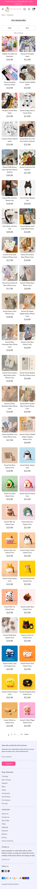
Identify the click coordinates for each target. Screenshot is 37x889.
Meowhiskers (14, 884)
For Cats (5, 804)
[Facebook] (3, 871)
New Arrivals (6, 780)
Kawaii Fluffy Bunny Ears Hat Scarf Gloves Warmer (9, 169)
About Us (5, 814)
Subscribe (8, 764)
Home (3, 15)
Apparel (4, 783)
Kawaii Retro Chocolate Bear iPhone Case (10, 344)
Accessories (10, 15)
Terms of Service (7, 841)
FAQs (4, 824)
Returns (4, 834)
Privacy (4, 837)
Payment (5, 831)
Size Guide (5, 820)
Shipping (5, 827)
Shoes (4, 790)
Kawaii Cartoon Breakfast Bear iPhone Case (9, 406)
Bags (3, 787)
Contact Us (5, 817)
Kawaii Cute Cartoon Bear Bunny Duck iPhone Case (10, 375)
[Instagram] (6, 871)
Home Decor (6, 797)
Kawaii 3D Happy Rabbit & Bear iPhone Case (27, 313)
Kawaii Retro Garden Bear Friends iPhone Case (27, 406)
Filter (10, 28)
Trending (5, 776)
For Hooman (6, 800)
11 (21, 734)
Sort (27, 28)
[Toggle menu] (2, 9)
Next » (27, 734)
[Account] (29, 9)
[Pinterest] (9, 871)
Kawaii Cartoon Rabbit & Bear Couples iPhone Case (27, 436)
